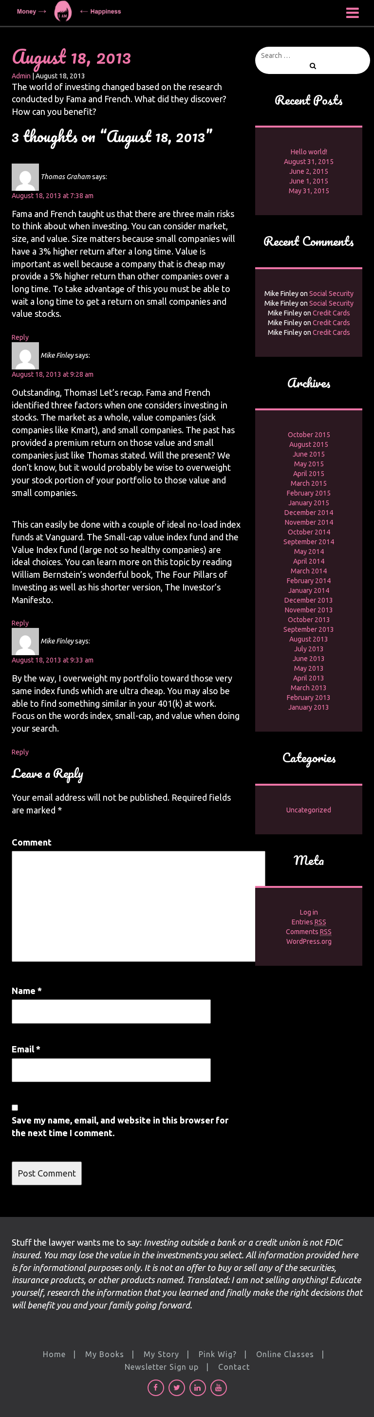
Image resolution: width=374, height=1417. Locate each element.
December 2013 (308, 600)
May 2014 (309, 551)
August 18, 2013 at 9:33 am (53, 660)
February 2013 (309, 697)
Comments (309, 932)
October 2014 (309, 532)
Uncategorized (308, 810)
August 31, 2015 (309, 162)
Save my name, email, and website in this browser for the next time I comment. (120, 1126)
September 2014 (308, 542)
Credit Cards (331, 313)
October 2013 (309, 620)
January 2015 (308, 503)
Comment (32, 842)
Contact (234, 1366)
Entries (309, 922)
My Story (161, 1354)
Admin (21, 76)
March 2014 (309, 571)
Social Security (331, 293)
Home (54, 1354)
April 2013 (308, 678)
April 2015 (308, 474)
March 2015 (309, 483)
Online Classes (285, 1354)
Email (26, 1049)
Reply (20, 337)
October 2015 (309, 435)
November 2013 (309, 610)
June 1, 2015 (308, 181)
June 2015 (309, 454)
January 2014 (308, 590)
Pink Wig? (218, 1354)
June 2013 (309, 658)
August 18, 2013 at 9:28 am (53, 374)
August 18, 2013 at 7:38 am (53, 196)
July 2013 (309, 649)
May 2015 (309, 464)
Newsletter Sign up (162, 1366)
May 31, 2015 (309, 191)
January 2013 (308, 707)
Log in (309, 912)
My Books (104, 1354)
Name (27, 990)
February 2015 (309, 493)
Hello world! (309, 152)
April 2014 (308, 561)
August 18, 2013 (71, 56)
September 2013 (308, 629)
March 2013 (309, 688)
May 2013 (309, 668)
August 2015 (308, 444)
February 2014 (309, 581)
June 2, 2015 (308, 171)
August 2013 (308, 639)
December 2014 (308, 512)
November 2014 (309, 522)
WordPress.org (309, 941)
